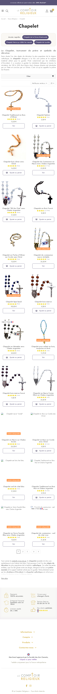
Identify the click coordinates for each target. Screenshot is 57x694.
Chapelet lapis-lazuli (14, 302)
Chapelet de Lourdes (43, 42)
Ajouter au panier (45, 126)
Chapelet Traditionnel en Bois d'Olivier (13, 116)
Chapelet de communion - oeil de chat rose (43, 534)
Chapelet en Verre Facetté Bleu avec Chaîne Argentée (14, 534)
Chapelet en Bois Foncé (43, 208)
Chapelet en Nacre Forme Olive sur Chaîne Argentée (43, 394)
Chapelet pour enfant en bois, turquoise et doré (43, 347)
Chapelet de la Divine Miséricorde (35, 37)
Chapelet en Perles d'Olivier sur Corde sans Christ (14, 256)
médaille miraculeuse (19, 561)
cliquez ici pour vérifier (28, 659)
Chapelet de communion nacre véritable (43, 256)
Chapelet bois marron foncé (14, 393)
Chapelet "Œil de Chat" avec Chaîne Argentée (13, 209)
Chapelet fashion (43, 115)
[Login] (47, 10)
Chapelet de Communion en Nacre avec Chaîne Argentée (43, 163)
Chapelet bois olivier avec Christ (13, 163)
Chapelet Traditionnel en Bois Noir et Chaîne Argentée (43, 487)
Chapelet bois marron (43, 302)
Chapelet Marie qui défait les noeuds (19, 42)
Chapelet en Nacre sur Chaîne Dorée (14, 441)
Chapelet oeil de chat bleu (13, 486)
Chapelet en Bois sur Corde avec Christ (43, 441)
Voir (13, 126)
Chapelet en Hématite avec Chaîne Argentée (13, 347)
